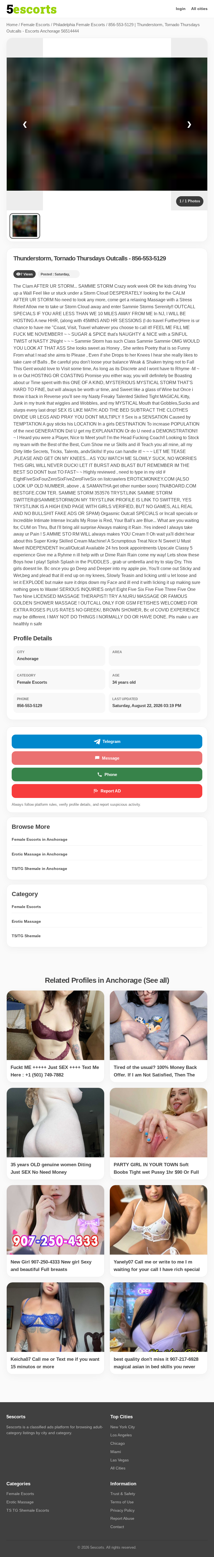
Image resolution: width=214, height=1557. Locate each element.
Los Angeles (121, 1435)
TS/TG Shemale (26, 936)
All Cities (117, 1468)
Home (12, 24)
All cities (199, 8)
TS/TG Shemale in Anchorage (39, 868)
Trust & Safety (122, 1493)
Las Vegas (119, 1460)
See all (156, 980)
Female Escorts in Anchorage (39, 839)
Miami (115, 1451)
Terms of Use (122, 1502)
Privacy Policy (122, 1510)
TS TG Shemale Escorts (27, 1510)
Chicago (117, 1443)
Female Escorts (35, 24)
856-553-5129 (149, 258)
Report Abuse (122, 1518)
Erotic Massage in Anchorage (39, 854)
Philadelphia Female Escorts (79, 24)
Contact (117, 1526)
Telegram (111, 741)
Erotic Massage (26, 921)
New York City (122, 1427)
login (181, 8)
